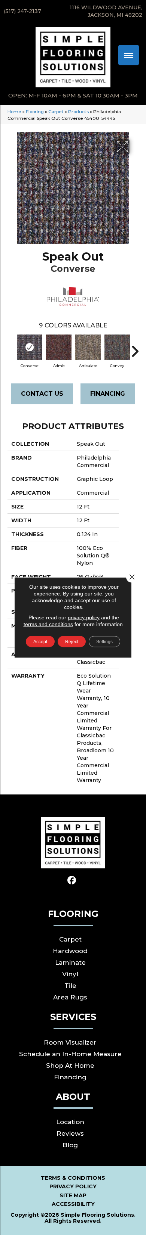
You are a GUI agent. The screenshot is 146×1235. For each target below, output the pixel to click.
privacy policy (84, 617)
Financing (107, 393)
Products (78, 111)
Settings (104, 641)
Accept (40, 641)
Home (14, 111)
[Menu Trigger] (128, 55)
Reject (71, 641)
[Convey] (117, 347)
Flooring (35, 111)
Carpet (56, 111)
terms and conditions (48, 624)
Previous (11, 347)
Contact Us (42, 393)
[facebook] (72, 880)
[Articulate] (88, 347)
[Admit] (58, 347)
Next (134, 347)
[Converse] (29, 347)
